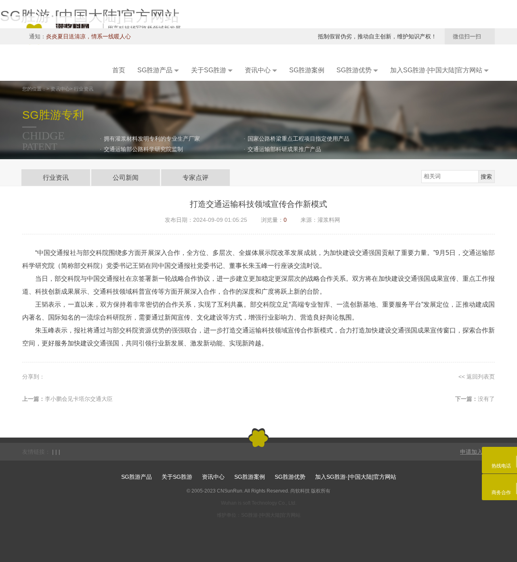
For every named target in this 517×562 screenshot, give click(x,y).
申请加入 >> (475, 451)
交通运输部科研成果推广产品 (284, 149)
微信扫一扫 (470, 36)
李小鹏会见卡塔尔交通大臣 (79, 399)
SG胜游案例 (249, 477)
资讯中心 (213, 477)
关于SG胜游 (177, 477)
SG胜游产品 (136, 477)
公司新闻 (126, 177)
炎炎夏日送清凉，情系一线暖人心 (88, 36)
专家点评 (195, 177)
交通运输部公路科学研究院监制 (143, 149)
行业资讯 (56, 177)
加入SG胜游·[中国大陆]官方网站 (355, 477)
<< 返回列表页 (476, 376)
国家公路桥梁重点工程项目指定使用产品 (298, 138)
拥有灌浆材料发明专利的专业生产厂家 (152, 138)
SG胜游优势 (290, 477)
